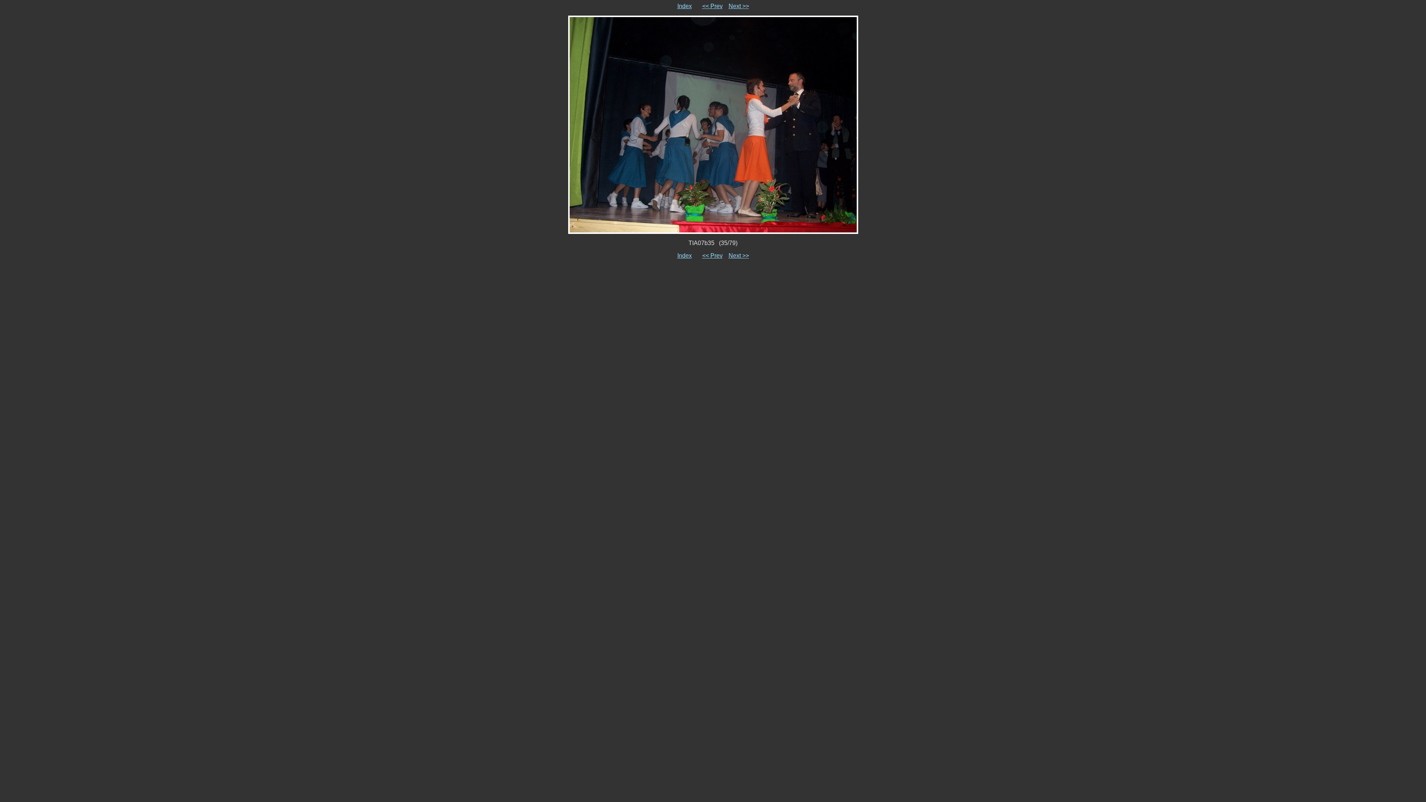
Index (684, 6)
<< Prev (712, 6)
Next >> (739, 6)
